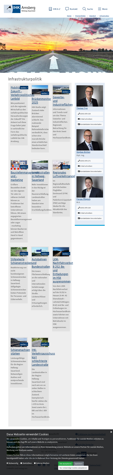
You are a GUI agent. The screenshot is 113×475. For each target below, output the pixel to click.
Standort (92, 16)
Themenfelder (80, 16)
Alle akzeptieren (66, 464)
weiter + (24, 87)
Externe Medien (42, 463)
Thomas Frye (82, 108)
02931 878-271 (85, 161)
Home (69, 16)
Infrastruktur (104, 16)
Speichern (78, 464)
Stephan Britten (83, 152)
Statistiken (27, 463)
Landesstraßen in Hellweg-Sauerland (41, 176)
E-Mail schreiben (86, 119)
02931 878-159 (85, 114)
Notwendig (13, 463)
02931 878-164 (85, 208)
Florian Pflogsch (83, 199)
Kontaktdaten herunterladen (91, 124)
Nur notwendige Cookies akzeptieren (73, 468)
